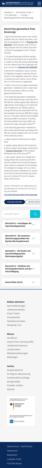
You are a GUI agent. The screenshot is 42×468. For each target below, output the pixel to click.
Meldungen (12, 357)
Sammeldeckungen (16, 305)
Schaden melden (15, 385)
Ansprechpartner (15, 370)
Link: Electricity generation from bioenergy (20, 195)
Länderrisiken (13, 349)
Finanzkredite (13, 317)
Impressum (12, 450)
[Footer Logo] (21, 411)
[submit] (35, 214)
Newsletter (12, 455)
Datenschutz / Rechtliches (19, 446)
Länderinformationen (17, 345)
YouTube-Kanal (14, 463)
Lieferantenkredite (16, 309)
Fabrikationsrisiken (16, 321)
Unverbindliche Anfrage (18, 377)
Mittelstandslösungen (17, 353)
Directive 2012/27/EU (14, 151)
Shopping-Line (14, 325)
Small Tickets (13, 313)
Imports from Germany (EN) (20, 342)
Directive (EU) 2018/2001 (28, 67)
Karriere (11, 389)
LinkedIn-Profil (14, 459)
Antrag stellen (13, 381)
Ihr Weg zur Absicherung (18, 374)
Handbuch (12, 338)
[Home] (19, 3)
